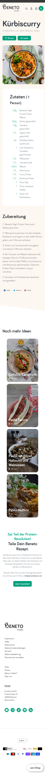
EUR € (21, 740)
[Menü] (41, 8)
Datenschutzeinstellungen (15, 648)
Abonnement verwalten (14, 657)
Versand (8, 651)
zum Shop (35, 768)
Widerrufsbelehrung (13, 654)
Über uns (8, 676)
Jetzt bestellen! (22, 583)
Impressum (9, 638)
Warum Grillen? (11, 673)
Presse (7, 670)
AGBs (7, 641)
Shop (7, 667)
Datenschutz (10, 644)
